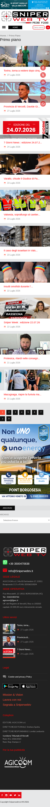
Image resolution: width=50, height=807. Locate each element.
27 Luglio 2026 (13, 75)
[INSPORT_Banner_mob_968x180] (25, 8)
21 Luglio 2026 (13, 362)
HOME (15, 27)
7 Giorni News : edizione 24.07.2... (23, 142)
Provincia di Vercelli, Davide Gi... (22, 106)
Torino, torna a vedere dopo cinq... (23, 70)
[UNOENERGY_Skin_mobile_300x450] (25, 498)
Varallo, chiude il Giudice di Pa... (22, 178)
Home (3, 35)
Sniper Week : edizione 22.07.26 (22, 322)
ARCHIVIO (4, 515)
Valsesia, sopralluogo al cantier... (22, 214)
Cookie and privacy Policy (20, 677)
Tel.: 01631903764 (11, 597)
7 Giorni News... (24, 649)
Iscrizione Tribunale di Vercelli (15, 736)
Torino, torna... (23, 625)
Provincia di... (23, 637)
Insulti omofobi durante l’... (18, 286)
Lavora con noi (12, 699)
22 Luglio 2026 (13, 291)
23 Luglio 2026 (13, 183)
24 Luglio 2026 (13, 147)
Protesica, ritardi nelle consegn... (22, 358)
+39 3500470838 (19, 563)
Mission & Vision (13, 694)
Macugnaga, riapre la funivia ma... (22, 394)
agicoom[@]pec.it (10, 600)
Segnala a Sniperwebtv (17, 704)
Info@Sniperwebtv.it (20, 571)
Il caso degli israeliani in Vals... (21, 250)
